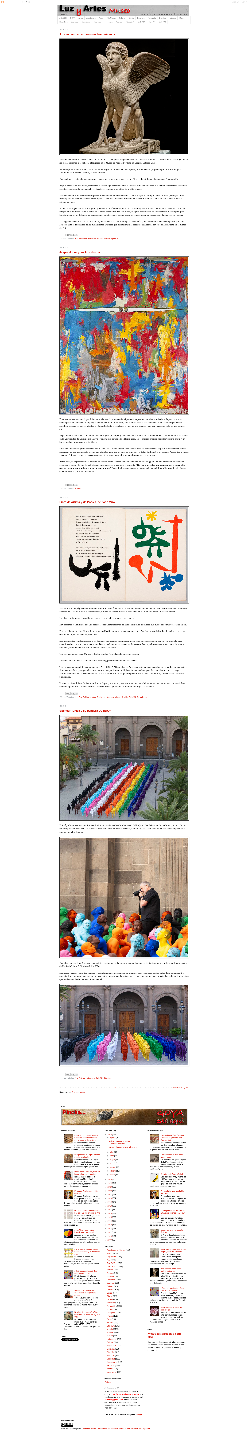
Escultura (140, 18)
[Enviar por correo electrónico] (66, 235)
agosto (113, 1138)
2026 (109, 1134)
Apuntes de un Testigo (116, 1250)
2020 (109, 1198)
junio (112, 1156)
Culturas (122, 18)
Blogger (139, 1414)
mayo (112, 1159)
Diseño (110, 1299)
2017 (109, 1210)
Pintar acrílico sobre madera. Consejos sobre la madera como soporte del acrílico (86, 1137)
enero (112, 1174)
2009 (109, 1240)
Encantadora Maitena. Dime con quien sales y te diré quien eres (87, 1251)
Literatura (162, 18)
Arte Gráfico (84, 697)
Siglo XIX (141, 22)
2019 (109, 1202)
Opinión (125, 697)
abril (112, 1163)
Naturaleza (63, 22)
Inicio (116, 1087)
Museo (181, 18)
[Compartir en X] (71, 235)
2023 (109, 1187)
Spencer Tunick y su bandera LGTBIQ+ (85, 710)
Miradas (173, 18)
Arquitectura (90, 18)
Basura (110, 1273)
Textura (110, 1369)
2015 (109, 1217)
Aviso (81, 18)
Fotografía (152, 18)
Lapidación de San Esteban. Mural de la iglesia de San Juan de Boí (172, 1137)
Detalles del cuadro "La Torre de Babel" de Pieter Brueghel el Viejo (87, 1314)
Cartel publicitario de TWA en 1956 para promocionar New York (173, 1212)
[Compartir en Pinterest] (76, 235)
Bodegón (110, 1276)
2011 (109, 1232)
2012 (109, 1228)
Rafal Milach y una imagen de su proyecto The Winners (173, 1250)
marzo (113, 1167)
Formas (110, 1309)
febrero (113, 1171)
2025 (109, 1179)
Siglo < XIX (115, 239)
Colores (110, 1286)
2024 (109, 1183)
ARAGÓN (63, 18)
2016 (109, 1213)
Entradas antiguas (180, 1087)
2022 (109, 1191)
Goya (109, 1319)
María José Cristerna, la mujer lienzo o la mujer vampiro (87, 1173)
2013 (109, 1225)
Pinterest (108, 1382)
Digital (109, 1296)
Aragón (110, 1253)
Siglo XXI (162, 22)
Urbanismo (111, 1372)
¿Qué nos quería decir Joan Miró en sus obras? (86, 1272)
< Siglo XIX (130, 22)
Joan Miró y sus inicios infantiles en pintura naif (84, 1231)
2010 (109, 1236)
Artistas (119, 22)
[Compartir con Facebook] (74, 235)
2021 (109, 1194)
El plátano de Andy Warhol (172, 1174)
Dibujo (131, 18)
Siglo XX (152, 22)
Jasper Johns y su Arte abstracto (81, 252)
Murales (110, 1332)
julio (112, 1152)
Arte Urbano (111, 18)
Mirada (118, 697)
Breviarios (83, 239)
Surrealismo (86, 22)
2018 (109, 1206)
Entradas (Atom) (79, 1092)
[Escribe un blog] (69, 235)
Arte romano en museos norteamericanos (87, 34)
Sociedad (74, 22)
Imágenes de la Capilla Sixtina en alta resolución (87, 1156)
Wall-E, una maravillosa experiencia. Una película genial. (85, 1292)
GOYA (72, 18)
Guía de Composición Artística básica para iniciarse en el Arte (87, 1211)
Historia (100, 239)
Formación (109, 22)
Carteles (110, 1283)
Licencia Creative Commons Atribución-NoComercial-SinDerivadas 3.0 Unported (116, 1429)
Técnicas (97, 22)
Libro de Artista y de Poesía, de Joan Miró (87, 502)
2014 (109, 1221)
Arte (76, 239)
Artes (101, 18)
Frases (110, 1316)
